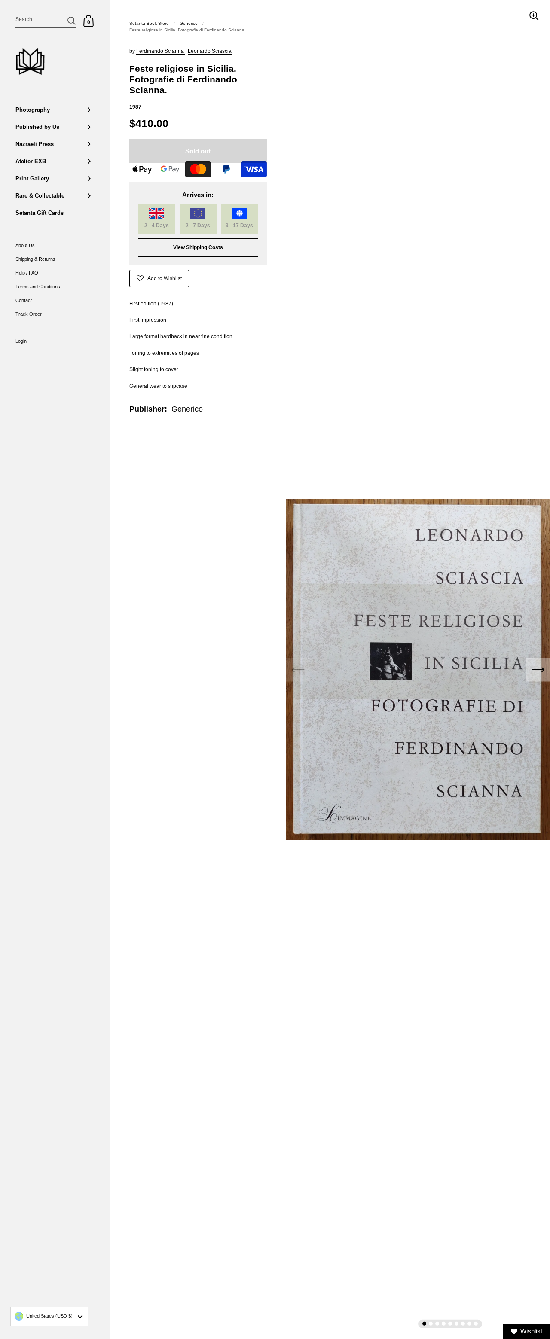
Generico (189, 23)
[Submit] (71, 20)
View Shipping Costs (198, 247)
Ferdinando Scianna (160, 51)
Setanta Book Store (149, 23)
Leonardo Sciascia (210, 51)
